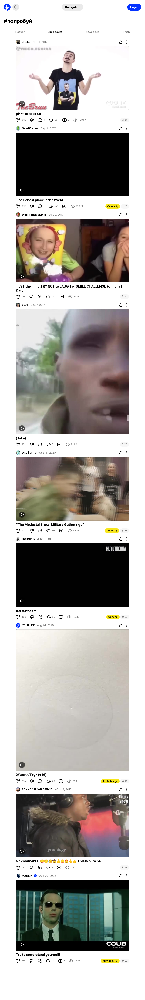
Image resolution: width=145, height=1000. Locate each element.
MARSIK (27, 875)
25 (124, 616)
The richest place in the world (39, 200)
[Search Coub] (15, 7)
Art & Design (110, 781)
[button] (18, 120)
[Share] (121, 42)
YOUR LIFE (28, 625)
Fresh (126, 31)
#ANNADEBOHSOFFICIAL (38, 789)
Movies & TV (110, 960)
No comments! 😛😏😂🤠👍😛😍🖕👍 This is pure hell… (61, 861)
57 (124, 120)
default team (26, 611)
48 (124, 530)
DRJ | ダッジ (29, 452)
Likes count (55, 31)
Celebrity (112, 206)
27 (124, 867)
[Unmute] (22, 104)
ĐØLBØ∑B (28, 539)
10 (124, 781)
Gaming (113, 616)
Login (134, 7)
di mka (26, 42)
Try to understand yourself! (38, 955)
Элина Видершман (34, 214)
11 (125, 206)
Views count (92, 31)
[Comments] (40, 120)
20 (124, 296)
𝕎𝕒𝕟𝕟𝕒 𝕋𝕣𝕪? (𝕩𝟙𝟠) (31, 775)
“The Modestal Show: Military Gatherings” (50, 525)
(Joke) (21, 438)
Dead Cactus (30, 128)
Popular (19, 31)
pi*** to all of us (28, 114)
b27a (25, 305)
